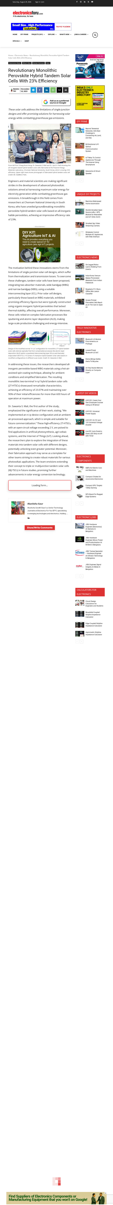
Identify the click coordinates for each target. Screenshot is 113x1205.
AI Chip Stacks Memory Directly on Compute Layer (94, 370)
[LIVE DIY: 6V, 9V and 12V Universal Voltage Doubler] (79, 422)
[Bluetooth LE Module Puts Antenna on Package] (79, 341)
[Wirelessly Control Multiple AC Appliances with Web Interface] (79, 234)
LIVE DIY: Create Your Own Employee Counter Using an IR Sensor (94, 402)
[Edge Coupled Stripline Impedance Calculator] (79, 625)
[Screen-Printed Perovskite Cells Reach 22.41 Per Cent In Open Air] (79, 302)
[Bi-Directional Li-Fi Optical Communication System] (79, 146)
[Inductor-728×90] (41, 29)
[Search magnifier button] (95, 35)
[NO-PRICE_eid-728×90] (56, 1203)
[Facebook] (77, 2)
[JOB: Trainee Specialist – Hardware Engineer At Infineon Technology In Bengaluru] (79, 553)
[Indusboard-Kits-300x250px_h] (39, 261)
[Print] (65, 90)
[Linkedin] (84, 2)
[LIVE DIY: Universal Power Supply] (79, 413)
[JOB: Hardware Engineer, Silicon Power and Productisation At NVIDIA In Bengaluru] (79, 539)
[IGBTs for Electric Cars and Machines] (79, 469)
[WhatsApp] (53, 90)
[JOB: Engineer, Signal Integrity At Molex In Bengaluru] (79, 566)
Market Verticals (38, 63)
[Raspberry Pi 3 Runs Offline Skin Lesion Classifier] (79, 290)
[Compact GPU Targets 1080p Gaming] (79, 487)
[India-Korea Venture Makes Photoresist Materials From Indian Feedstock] (79, 277)
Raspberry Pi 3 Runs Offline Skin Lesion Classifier (93, 291)
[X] (88, 2)
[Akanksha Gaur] (12, 90)
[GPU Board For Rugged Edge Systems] (79, 496)
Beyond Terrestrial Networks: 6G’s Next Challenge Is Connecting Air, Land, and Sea (93, 133)
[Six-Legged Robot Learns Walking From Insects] (79, 266)
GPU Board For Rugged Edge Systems (94, 495)
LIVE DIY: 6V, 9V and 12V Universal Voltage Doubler (94, 422)
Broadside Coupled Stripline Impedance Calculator (93, 614)
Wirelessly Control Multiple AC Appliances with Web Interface (94, 234)
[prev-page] (77, 180)
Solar (48, 63)
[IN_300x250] (90, 78)
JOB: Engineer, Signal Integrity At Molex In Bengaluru (93, 567)
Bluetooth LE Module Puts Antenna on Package (93, 341)
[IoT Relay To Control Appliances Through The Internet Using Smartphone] (79, 159)
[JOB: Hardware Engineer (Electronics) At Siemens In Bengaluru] (79, 526)
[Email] (59, 90)
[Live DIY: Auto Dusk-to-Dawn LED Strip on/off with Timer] (79, 433)
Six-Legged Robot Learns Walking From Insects (93, 267)
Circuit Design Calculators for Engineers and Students (94, 603)
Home (10, 55)
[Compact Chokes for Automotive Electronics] (79, 478)
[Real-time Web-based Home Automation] (79, 203)
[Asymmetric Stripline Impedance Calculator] (79, 634)
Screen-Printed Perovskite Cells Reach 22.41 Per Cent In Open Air (94, 303)
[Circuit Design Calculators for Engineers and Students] (79, 603)
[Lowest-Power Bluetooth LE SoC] (79, 352)
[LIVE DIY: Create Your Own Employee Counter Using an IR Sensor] (79, 402)
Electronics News (21, 55)
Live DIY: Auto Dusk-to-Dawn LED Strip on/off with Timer (94, 433)
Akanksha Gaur (16, 90)
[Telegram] (33, 90)
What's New (27, 63)
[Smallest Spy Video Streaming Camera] (79, 225)
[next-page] (81, 180)
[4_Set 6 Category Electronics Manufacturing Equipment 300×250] (90, 109)
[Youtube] (92, 2)
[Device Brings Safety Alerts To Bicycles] (79, 360)
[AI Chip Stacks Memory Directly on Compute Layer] (79, 369)
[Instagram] (80, 2)
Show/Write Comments (40, 527)
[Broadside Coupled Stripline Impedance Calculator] (79, 614)
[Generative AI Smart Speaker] (79, 173)
